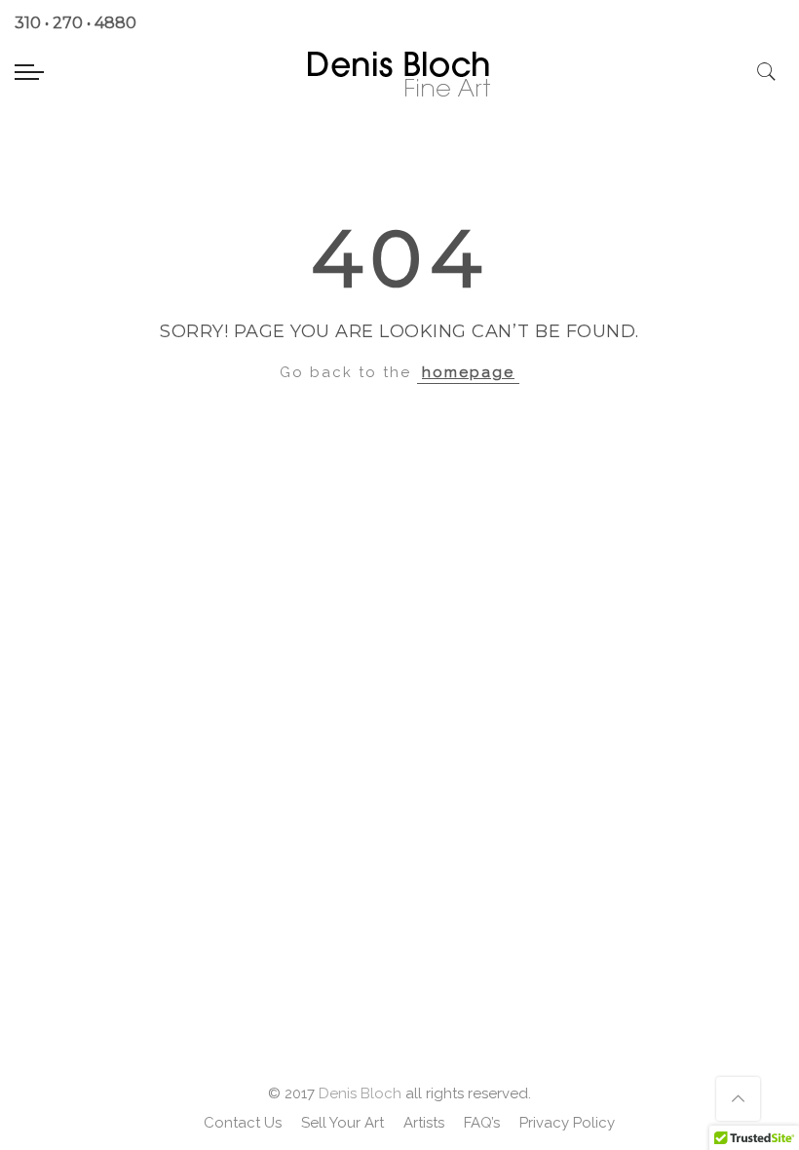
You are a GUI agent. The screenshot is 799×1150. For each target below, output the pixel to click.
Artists (423, 1122)
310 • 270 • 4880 (75, 23)
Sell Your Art (342, 1122)
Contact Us (243, 1122)
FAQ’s (482, 1122)
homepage (468, 372)
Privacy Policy (567, 1122)
